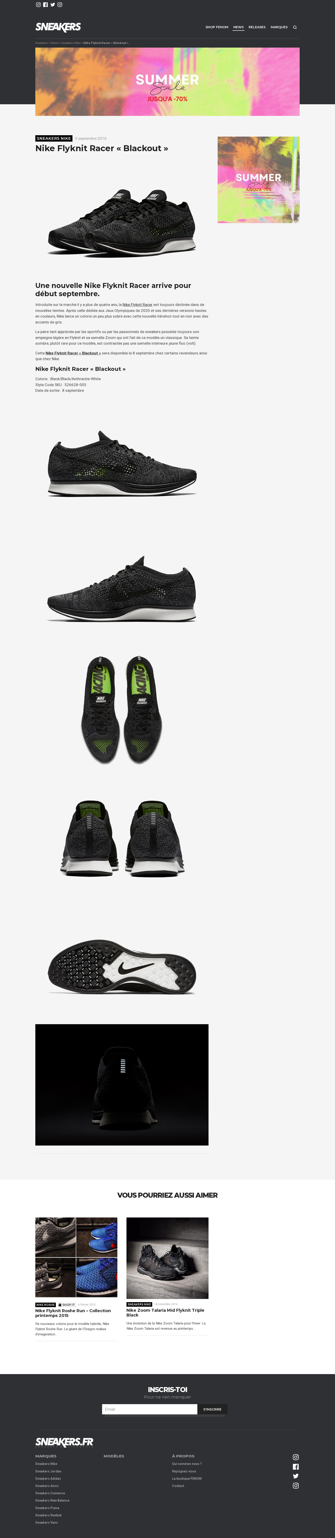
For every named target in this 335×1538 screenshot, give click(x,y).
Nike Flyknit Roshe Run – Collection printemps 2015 (73, 1313)
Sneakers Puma (47, 1508)
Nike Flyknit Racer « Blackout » (73, 353)
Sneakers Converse (50, 1493)
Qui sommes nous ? (187, 1464)
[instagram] (38, 5)
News (238, 27)
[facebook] (45, 5)
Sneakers (41, 43)
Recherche (295, 27)
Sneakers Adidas (48, 1478)
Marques (279, 27)
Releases (257, 27)
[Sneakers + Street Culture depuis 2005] (64, 1443)
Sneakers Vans (46, 1522)
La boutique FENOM (187, 1478)
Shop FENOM (217, 27)
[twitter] (53, 5)
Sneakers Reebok (48, 1515)
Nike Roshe (45, 1304)
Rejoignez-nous (184, 1471)
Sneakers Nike (70, 43)
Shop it (68, 1304)
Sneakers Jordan (48, 1471)
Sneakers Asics (47, 1486)
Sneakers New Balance (52, 1500)
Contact (178, 1486)
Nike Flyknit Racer (137, 304)
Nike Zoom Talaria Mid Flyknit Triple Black (165, 1313)
